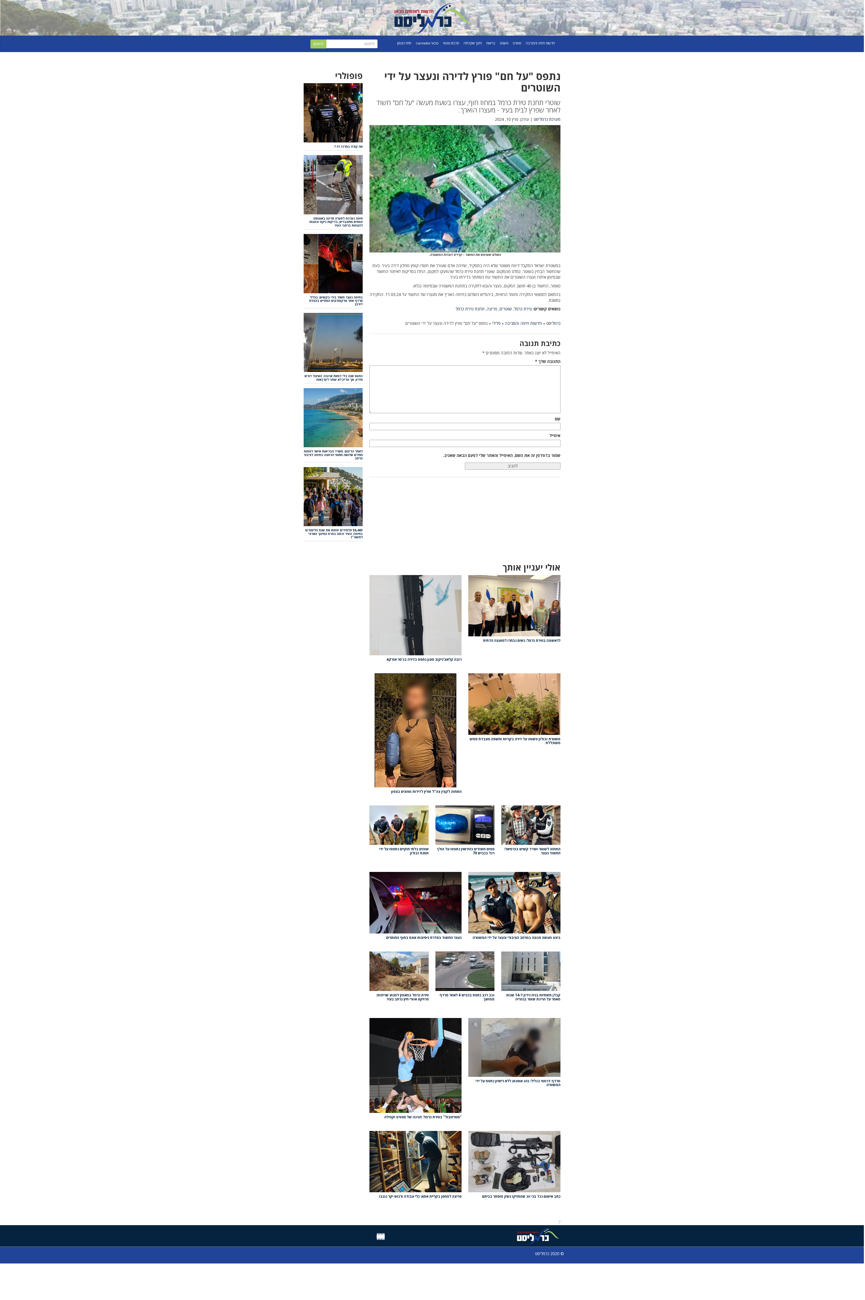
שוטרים (505, 309)
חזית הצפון (404, 43)
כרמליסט (553, 323)
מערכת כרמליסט (547, 119)
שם (557, 419)
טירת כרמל (523, 309)
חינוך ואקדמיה (473, 43)
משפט (504, 43)
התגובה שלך (547, 361)
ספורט (517, 43)
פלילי (496, 323)
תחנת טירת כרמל (470, 309)
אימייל (554, 435)
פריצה (492, 309)
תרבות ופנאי (451, 43)
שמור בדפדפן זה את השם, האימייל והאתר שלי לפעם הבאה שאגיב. (501, 455)
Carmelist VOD (427, 43)
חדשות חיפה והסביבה (540, 43)
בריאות (490, 43)
